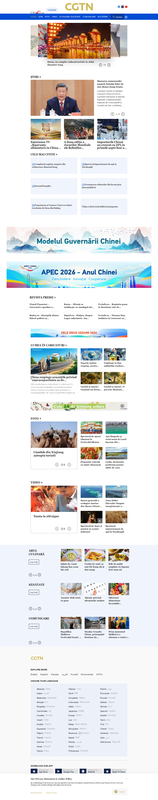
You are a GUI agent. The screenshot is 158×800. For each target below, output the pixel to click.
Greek (44, 746)
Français (55, 674)
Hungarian (77, 698)
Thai (104, 724)
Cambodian (44, 711)
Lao (73, 720)
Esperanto (46, 728)
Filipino (44, 733)
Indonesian (79, 702)
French (44, 737)
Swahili (108, 715)
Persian (75, 742)
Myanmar (79, 733)
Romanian (108, 693)
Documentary (87, 674)
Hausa (43, 751)
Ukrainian (109, 733)
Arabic (43, 693)
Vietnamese (110, 742)
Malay (78, 724)
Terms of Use (51, 793)
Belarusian (46, 698)
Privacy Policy (36, 793)
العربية (65, 674)
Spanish (107, 711)
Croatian (45, 715)
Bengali (42, 702)
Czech (43, 720)
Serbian (107, 702)
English (34, 674)
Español (44, 674)
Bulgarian (46, 706)
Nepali (74, 737)
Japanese (76, 711)
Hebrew (75, 689)
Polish (74, 746)
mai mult (34, 562)
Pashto (106, 689)
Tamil (105, 720)
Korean (75, 715)
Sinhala (106, 706)
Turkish (107, 728)
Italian (75, 706)
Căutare (118, 17)
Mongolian (77, 728)
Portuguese (78, 751)
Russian (107, 698)
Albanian (44, 689)
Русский (74, 674)
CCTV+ (99, 674)
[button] (112, 114)
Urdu (104, 737)
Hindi (73, 693)
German (44, 742)
